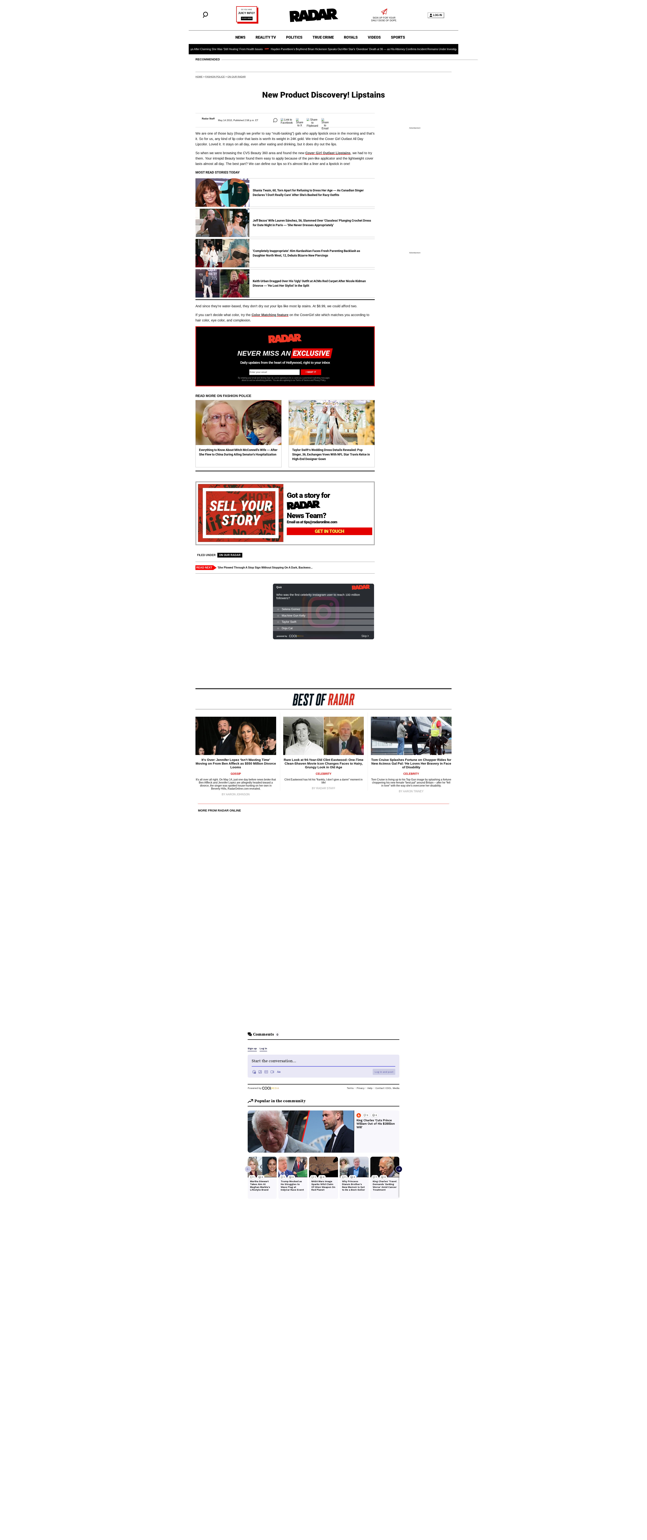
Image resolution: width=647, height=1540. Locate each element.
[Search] (205, 17)
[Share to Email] (325, 120)
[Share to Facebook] (287, 120)
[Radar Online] (314, 15)
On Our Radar (236, 76)
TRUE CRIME (323, 37)
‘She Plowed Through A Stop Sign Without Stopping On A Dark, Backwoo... (265, 567)
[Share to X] (299, 120)
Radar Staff (208, 118)
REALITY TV (266, 37)
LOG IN (437, 15)
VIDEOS (374, 37)
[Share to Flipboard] (312, 120)
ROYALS (351, 37)
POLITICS (294, 37)
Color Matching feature (270, 315)
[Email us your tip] (247, 22)
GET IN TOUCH (329, 531)
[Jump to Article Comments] (275, 120)
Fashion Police (215, 76)
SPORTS (398, 37)
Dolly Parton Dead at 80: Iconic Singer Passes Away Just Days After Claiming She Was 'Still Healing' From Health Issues (456, 49)
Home (199, 76)
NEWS (240, 37)
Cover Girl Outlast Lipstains (327, 153)
